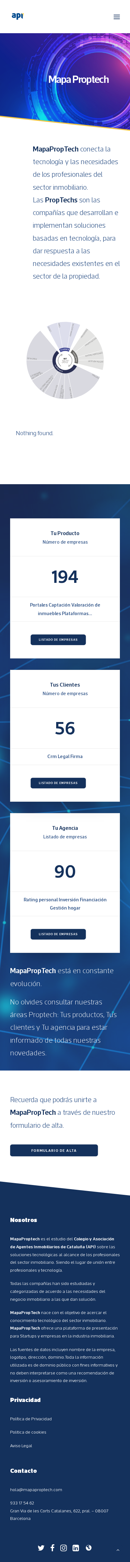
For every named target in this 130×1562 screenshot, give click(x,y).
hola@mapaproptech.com (36, 1489)
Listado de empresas (58, 639)
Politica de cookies (28, 1432)
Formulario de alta (54, 1150)
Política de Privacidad (31, 1418)
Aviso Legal (21, 1445)
